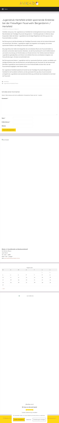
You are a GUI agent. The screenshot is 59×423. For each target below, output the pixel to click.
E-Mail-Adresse (6, 122)
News (16, 83)
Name (3, 118)
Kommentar (5, 98)
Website (4, 125)
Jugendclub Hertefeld (9, 83)
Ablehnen (28, 419)
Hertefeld (6, 81)
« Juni (3, 288)
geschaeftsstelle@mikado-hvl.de (12, 258)
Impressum (52, 418)
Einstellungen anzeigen (39, 419)
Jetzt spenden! (29, 410)
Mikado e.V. (17, 29)
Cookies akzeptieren (19, 419)
